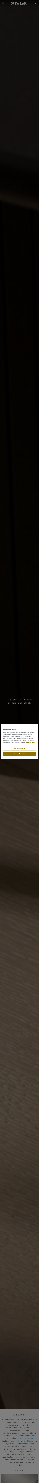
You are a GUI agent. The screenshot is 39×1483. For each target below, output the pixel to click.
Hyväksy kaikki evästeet (19, 753)
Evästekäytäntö (30, 742)
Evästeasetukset (19, 748)
